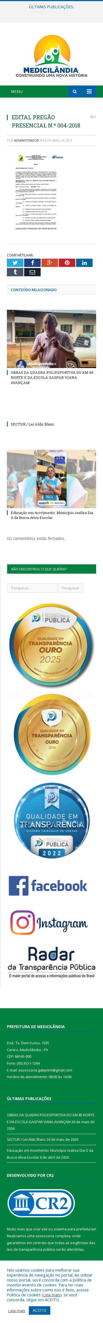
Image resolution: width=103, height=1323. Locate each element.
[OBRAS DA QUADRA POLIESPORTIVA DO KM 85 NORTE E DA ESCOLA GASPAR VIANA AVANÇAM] (51, 339)
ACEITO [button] (39, 1310)
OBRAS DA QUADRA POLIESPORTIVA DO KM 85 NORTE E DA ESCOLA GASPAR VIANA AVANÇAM (52, 377)
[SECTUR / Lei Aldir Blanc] (51, 414)
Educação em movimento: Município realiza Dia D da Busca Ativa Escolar (52, 515)
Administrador (26, 140)
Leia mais (51, 1294)
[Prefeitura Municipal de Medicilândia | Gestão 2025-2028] (51, 55)
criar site (40, 1229)
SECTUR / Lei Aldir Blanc (50, 12)
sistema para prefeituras (74, 1229)
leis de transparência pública (31, 1249)
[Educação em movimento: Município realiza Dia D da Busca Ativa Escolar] (51, 479)
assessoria (44, 1235)
